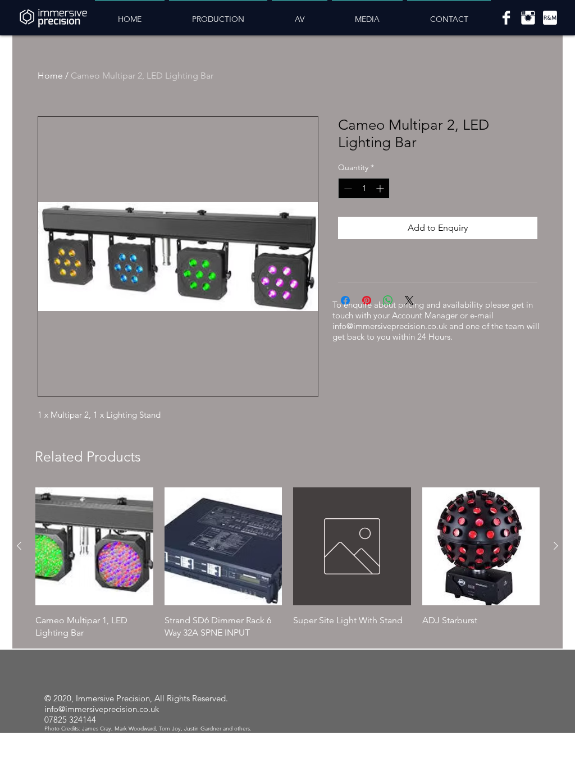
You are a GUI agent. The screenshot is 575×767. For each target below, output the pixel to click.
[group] (287, 563)
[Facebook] (506, 18)
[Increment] (381, 188)
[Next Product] (556, 546)
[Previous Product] (19, 546)
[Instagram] (528, 18)
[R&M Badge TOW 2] (550, 18)
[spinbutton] (364, 188)
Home (50, 75)
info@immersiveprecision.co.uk (389, 326)
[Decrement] (347, 188)
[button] (218, 14)
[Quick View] (94, 546)
